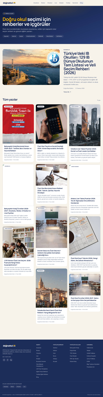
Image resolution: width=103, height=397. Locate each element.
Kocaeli (55, 361)
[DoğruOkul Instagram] (4, 359)
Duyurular (6, 36)
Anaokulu (36, 3)
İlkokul (43, 3)
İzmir (54, 353)
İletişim (88, 350)
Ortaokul (49, 3)
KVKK (88, 361)
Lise (56, 3)
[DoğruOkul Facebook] (7, 359)
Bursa (54, 356)
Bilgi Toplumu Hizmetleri (93, 364)
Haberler (14, 36)
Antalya (55, 358)
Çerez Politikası (91, 358)
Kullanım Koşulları (91, 356)
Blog (81, 3)
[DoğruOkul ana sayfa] (9, 3)
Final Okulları (73, 356)
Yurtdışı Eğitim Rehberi (42, 374)
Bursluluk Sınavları (41, 361)
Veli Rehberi (59, 36)
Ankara (55, 350)
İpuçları (21, 36)
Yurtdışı (68, 3)
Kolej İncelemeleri (30, 36)
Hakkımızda (90, 347)
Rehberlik (40, 36)
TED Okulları (73, 353)
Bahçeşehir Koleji (74, 347)
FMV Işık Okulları (74, 358)
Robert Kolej (73, 361)
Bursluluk (75, 3)
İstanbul (55, 347)
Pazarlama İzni (90, 367)
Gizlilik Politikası (91, 353)
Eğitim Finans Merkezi (42, 371)
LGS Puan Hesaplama (42, 369)
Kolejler (61, 3)
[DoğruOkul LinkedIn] (11, 359)
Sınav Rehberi (49, 36)
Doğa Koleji (73, 350)
